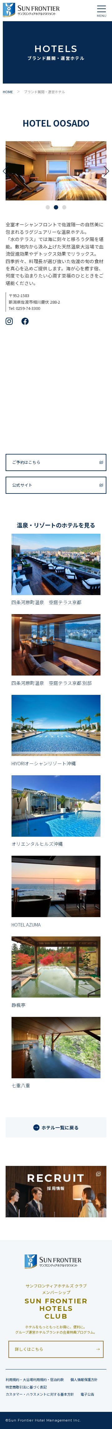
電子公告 (87, 1394)
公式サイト (22, 485)
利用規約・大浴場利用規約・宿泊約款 (35, 1379)
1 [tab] (48, 207)
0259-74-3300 (28, 308)
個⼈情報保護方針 (84, 1379)
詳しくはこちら (29, 1349)
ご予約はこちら (26, 462)
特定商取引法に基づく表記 (26, 1386)
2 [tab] (56, 207)
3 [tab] (64, 207)
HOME (8, 91)
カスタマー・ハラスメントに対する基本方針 (40, 1394)
